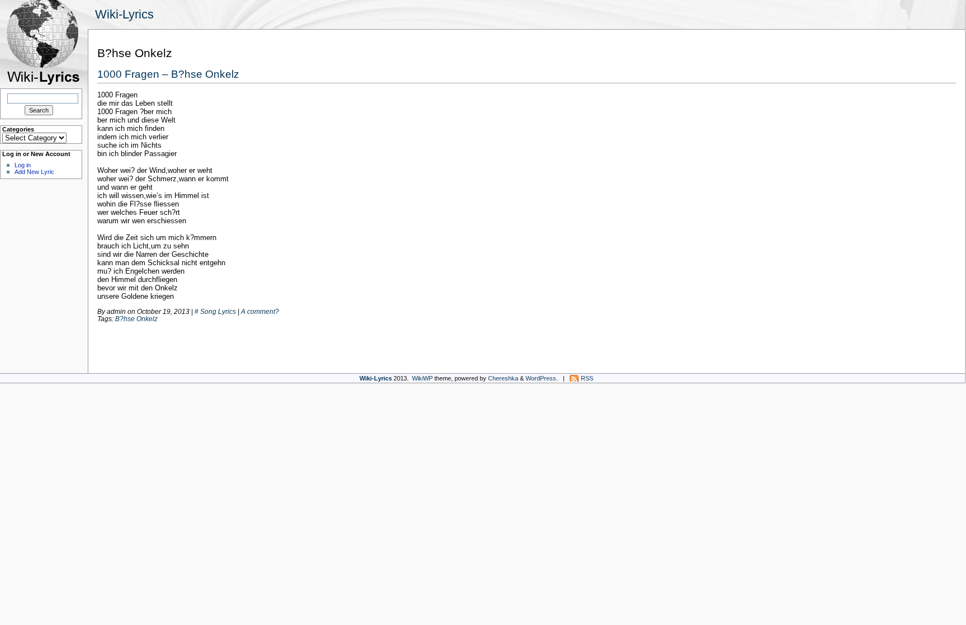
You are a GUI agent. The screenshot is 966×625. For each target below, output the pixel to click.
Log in (23, 165)
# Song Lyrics (215, 311)
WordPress (540, 378)
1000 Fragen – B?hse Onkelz (168, 74)
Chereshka (503, 378)
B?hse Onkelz (136, 318)
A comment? (260, 311)
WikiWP (422, 378)
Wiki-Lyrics (124, 14)
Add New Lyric (34, 171)
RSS (587, 378)
